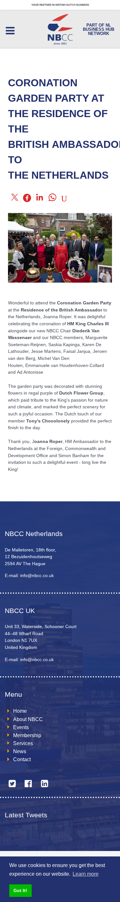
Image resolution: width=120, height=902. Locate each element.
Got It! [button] (20, 890)
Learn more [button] (86, 874)
